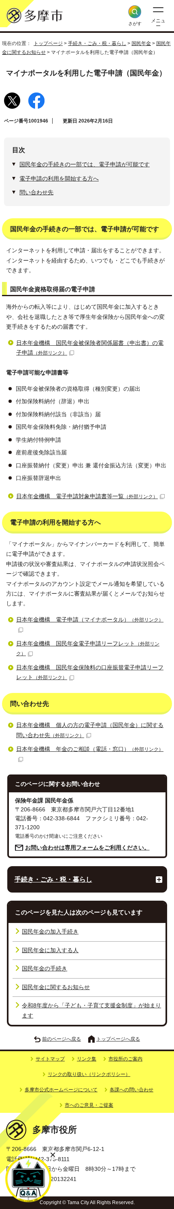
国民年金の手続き (44, 969)
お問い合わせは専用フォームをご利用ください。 (87, 848)
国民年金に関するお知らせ (56, 987)
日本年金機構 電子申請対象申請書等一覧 (87, 496)
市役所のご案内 (125, 1059)
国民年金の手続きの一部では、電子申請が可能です (84, 164)
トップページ (48, 43)
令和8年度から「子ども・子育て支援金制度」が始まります (91, 1010)
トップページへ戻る (118, 1039)
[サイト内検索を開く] (134, 11)
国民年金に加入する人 (50, 950)
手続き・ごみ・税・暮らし (97, 43)
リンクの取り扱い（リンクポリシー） (89, 1074)
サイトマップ (50, 1059)
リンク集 (86, 1059)
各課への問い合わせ (131, 1090)
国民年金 (141, 43)
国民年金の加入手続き (50, 932)
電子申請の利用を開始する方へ (59, 179)
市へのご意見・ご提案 (89, 1105)
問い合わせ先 (36, 192)
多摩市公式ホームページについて (61, 1090)
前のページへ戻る (61, 1039)
